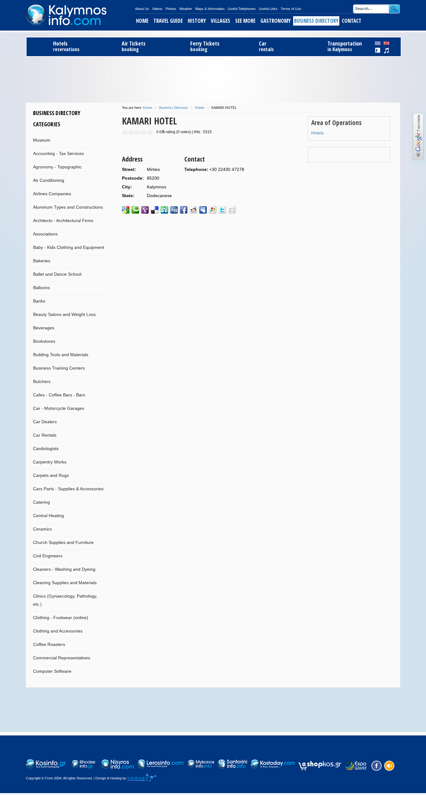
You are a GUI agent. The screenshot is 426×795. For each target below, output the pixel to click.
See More (245, 20)
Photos (171, 9)
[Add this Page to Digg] (174, 210)
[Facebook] (376, 765)
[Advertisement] (213, 79)
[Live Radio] (389, 765)
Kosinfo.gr (80, 15)
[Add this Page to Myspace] (203, 210)
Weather (185, 9)
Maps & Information (210, 9)
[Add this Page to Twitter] (222, 210)
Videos (157, 9)
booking (134, 46)
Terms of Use (291, 9)
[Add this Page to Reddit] (193, 210)
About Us (142, 9)
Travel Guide (168, 20)
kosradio (386, 50)
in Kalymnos (344, 46)
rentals (266, 46)
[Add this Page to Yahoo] (145, 210)
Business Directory (316, 20)
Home (142, 20)
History (197, 20)
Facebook (378, 50)
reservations (66, 46)
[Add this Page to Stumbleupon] (164, 210)
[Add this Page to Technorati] (135, 210)
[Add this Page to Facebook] (183, 210)
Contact (351, 20)
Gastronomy (275, 20)
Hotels (200, 107)
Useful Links (268, 9)
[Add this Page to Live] (212, 210)
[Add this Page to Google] (125, 210)
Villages (220, 20)
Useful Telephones (242, 9)
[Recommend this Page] (232, 210)
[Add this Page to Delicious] (154, 210)
